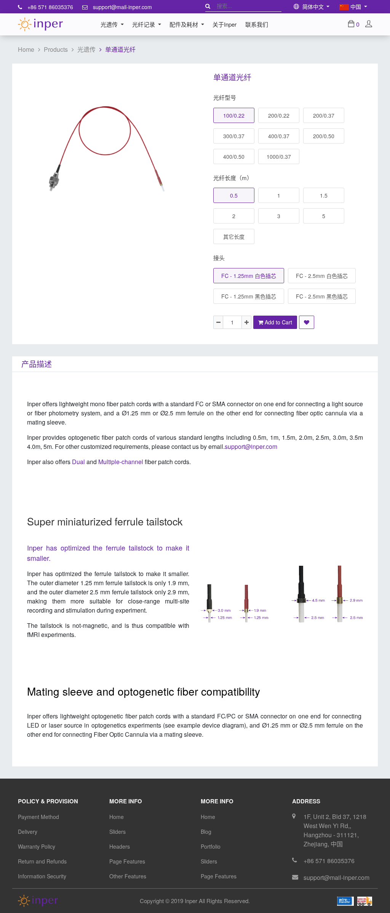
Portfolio (211, 846)
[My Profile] (368, 24)
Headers (119, 846)
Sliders (117, 831)
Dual (78, 461)
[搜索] (207, 6)
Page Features (127, 861)
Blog (206, 831)
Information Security (42, 876)
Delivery (27, 831)
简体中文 (313, 6)
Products (56, 49)
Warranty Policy (36, 846)
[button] (306, 322)
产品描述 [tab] (36, 363)
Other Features (127, 876)
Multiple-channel (144, 461)
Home (26, 49)
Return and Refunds (42, 861)
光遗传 (86, 49)
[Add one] (246, 322)
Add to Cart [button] (277, 322)
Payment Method (38, 816)
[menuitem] (224, 24)
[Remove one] (218, 322)
